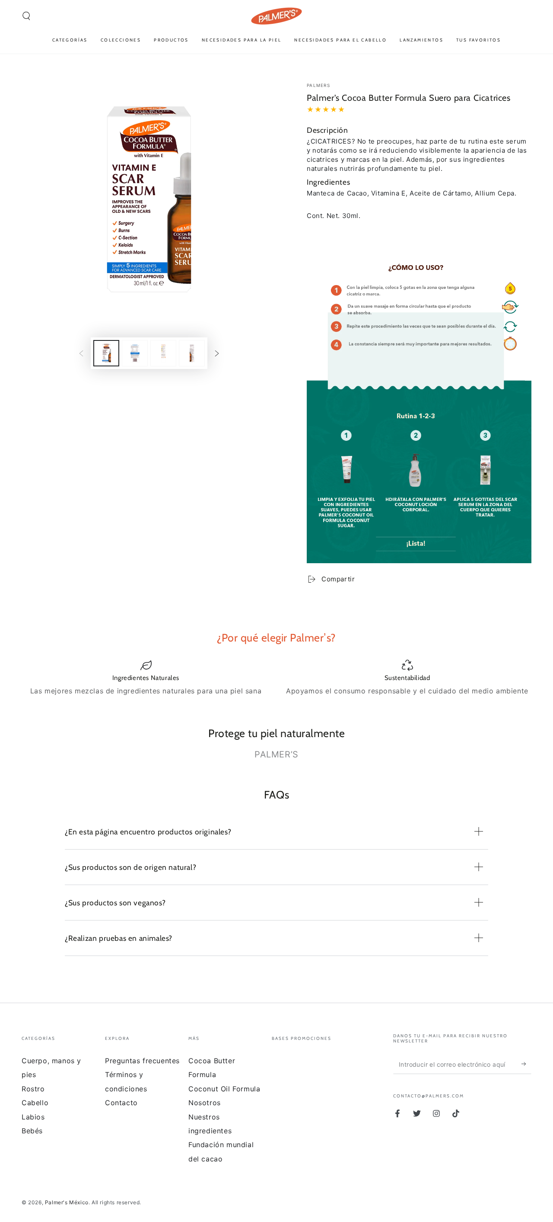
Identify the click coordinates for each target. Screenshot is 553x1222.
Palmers (318, 85)
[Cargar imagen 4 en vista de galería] (192, 353)
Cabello (35, 1102)
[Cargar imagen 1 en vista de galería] (106, 353)
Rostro (33, 1088)
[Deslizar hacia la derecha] (216, 352)
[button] (26, 16)
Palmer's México (67, 1202)
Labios (33, 1117)
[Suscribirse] (526, 1064)
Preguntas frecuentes (142, 1060)
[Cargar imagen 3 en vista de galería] (163, 353)
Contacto (121, 1102)
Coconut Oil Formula (224, 1088)
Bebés (32, 1130)
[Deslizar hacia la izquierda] (81, 352)
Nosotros (204, 1102)
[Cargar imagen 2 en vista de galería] (135, 353)
